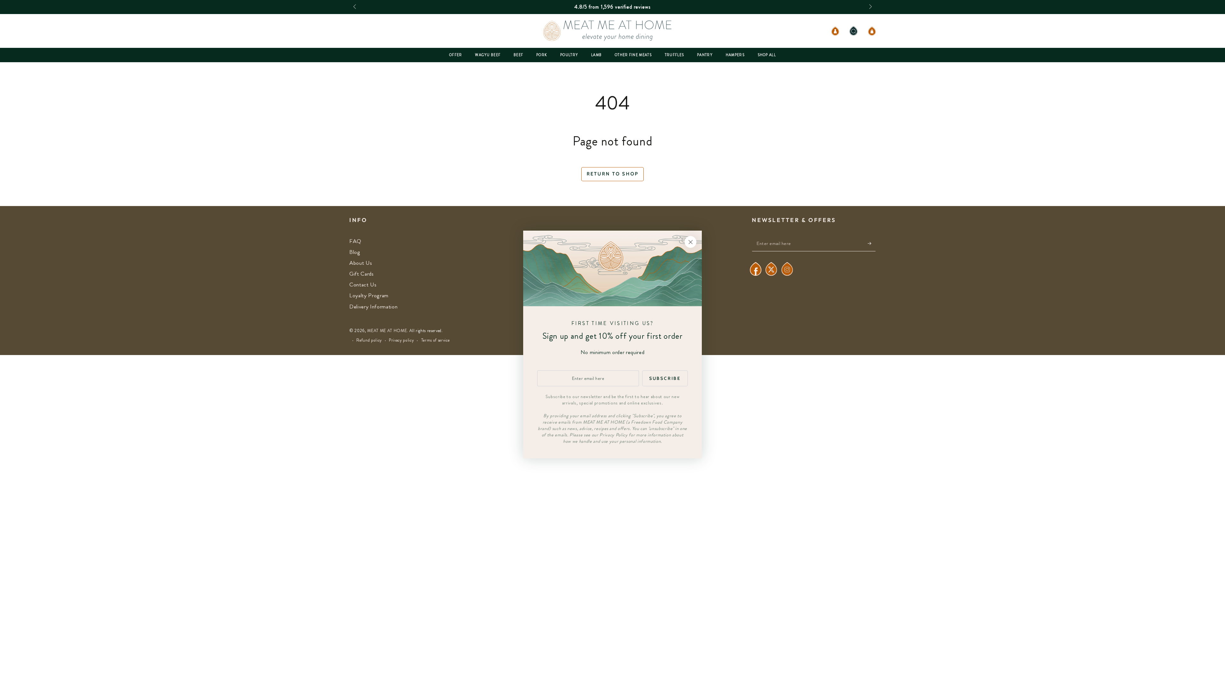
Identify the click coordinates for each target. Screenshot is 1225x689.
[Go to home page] (612, 31)
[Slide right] (870, 7)
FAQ (355, 241)
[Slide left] (355, 7)
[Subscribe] (872, 243)
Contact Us (363, 285)
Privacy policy (401, 340)
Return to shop (613, 174)
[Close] (690, 241)
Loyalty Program (369, 296)
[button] (853, 31)
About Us (360, 263)
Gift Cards (361, 274)
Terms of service (435, 340)
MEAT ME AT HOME (387, 331)
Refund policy (369, 340)
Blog (354, 252)
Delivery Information (373, 307)
